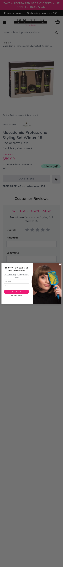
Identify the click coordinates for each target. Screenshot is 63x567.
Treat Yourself (16, 292)
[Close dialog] (60, 264)
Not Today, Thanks (16, 295)
